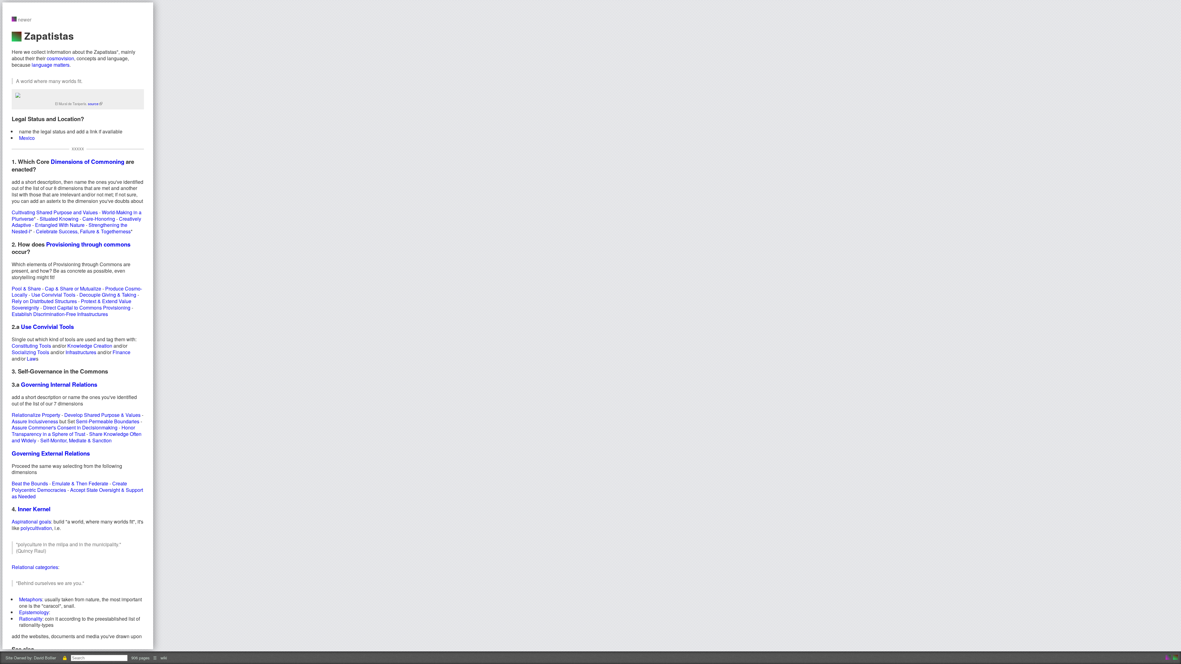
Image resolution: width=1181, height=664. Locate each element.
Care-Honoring (98, 218)
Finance (121, 352)
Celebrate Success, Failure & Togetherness (83, 231)
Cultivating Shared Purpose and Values (55, 212)
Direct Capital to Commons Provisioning (86, 307)
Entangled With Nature (60, 224)
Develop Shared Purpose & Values (102, 414)
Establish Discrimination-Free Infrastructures (60, 314)
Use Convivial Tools (53, 294)
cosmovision (60, 58)
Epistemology (34, 612)
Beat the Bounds (30, 483)
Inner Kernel (34, 509)
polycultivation (36, 528)
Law (31, 358)
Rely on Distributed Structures (44, 301)
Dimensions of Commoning (87, 161)
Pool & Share (26, 288)
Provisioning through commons (88, 244)
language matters (51, 64)
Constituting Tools (31, 345)
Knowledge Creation (89, 345)
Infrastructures (81, 352)
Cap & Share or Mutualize (73, 288)
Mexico (27, 137)
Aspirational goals (31, 521)
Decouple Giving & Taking (107, 294)
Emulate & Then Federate (80, 483)
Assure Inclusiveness (35, 421)
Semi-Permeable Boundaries (107, 421)
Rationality (30, 618)
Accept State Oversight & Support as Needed (77, 493)
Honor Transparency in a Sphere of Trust (73, 430)
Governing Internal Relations (59, 384)
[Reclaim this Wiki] (64, 658)
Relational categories (35, 567)
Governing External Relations (51, 453)
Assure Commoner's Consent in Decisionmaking (64, 427)
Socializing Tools (30, 352)
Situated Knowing (59, 218)
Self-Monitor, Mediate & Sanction (76, 440)
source (93, 103)
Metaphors (30, 599)
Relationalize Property (36, 414)
